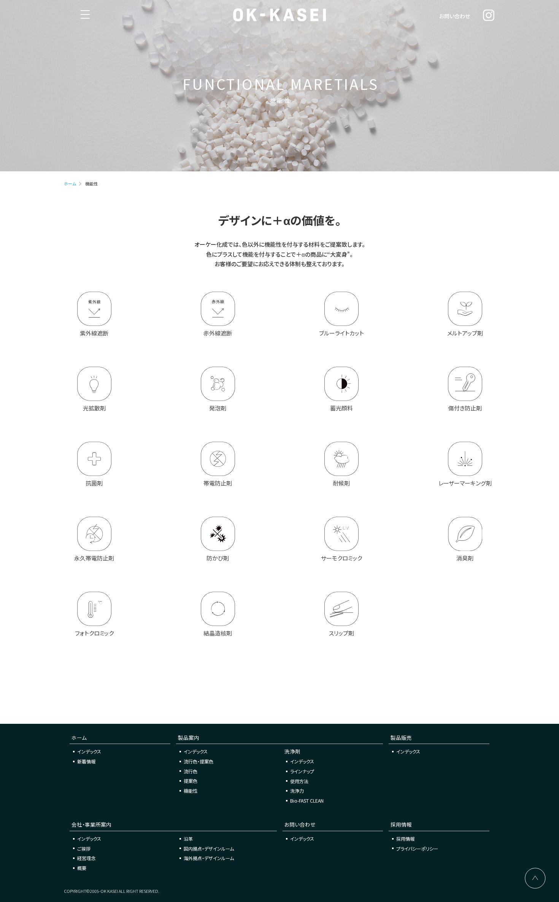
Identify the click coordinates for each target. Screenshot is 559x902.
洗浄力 (297, 790)
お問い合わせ (454, 16)
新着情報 (86, 761)
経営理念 (86, 858)
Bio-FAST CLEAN (307, 800)
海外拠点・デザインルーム (209, 858)
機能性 (190, 790)
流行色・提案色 (198, 761)
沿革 (188, 838)
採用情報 (405, 838)
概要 (81, 868)
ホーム (70, 183)
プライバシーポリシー (417, 848)
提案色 (190, 780)
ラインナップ (302, 771)
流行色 (190, 771)
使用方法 (299, 781)
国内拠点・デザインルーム (209, 848)
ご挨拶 (84, 848)
